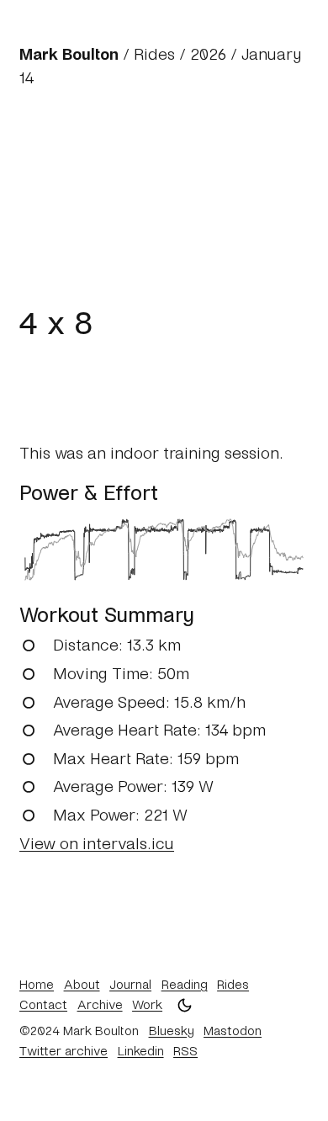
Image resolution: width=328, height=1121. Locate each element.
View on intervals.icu (96, 843)
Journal (130, 983)
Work (147, 1004)
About (82, 983)
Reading (184, 983)
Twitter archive (63, 1050)
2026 (208, 53)
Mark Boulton (69, 53)
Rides (154, 53)
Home (36, 983)
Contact (43, 1004)
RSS (185, 1050)
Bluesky (171, 1030)
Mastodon (233, 1030)
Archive (100, 1004)
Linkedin (141, 1050)
